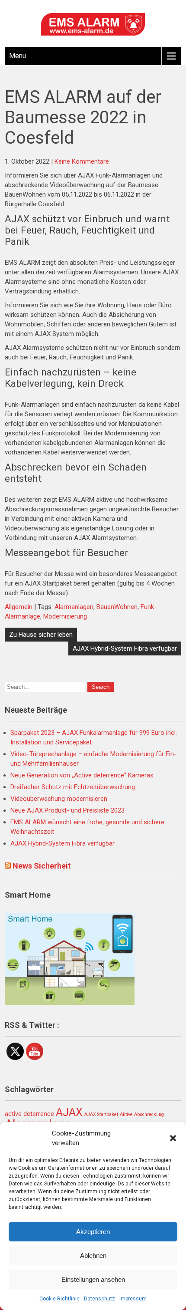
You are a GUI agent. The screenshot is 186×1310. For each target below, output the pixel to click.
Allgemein (18, 607)
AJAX (69, 1112)
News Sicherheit (42, 865)
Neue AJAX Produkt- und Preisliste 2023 (67, 810)
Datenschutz (99, 1299)
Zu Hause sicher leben (41, 635)
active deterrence (29, 1114)
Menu (17, 56)
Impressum (133, 1299)
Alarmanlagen (74, 607)
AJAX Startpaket (101, 1114)
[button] (173, 1138)
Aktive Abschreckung (142, 1114)
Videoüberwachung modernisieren (58, 799)
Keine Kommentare (82, 161)
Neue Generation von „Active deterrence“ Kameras (82, 775)
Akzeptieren (93, 1231)
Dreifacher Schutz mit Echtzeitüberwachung (72, 787)
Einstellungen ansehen (93, 1279)
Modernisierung (65, 616)
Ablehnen (93, 1255)
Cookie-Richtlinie (59, 1299)
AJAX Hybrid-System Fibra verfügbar (125, 648)
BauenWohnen (117, 607)
